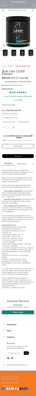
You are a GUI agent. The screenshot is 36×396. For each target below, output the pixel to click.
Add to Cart (18, 146)
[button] (32, 10)
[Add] (13, 127)
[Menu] (3, 10)
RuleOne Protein (7, 89)
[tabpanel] (18, 227)
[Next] (33, 32)
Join (26, 353)
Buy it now (18, 156)
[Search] (33, 6)
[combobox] (16, 6)
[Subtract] (4, 127)
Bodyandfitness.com (17, 10)
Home (4, 66)
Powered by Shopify (7, 386)
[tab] (8, 163)
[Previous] (3, 32)
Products (11, 66)
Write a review (18, 312)
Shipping (4, 85)
